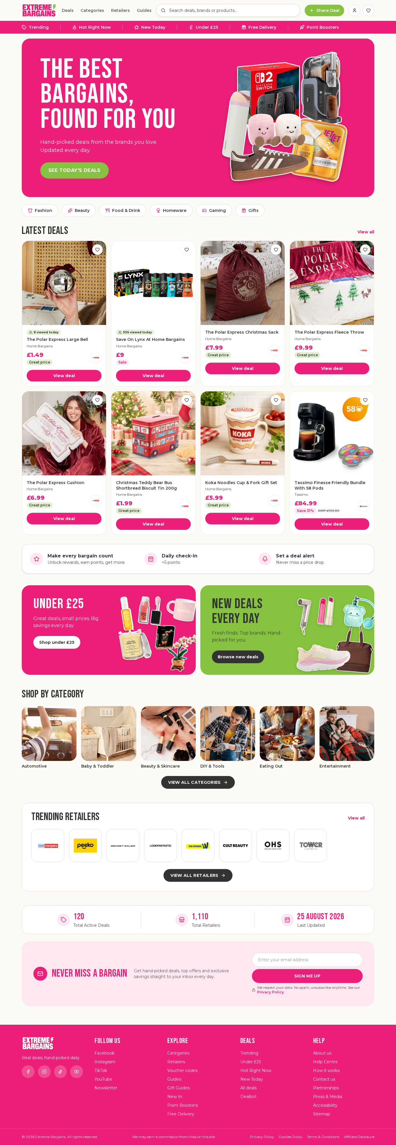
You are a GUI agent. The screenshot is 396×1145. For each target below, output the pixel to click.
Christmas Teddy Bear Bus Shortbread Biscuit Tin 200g (146, 485)
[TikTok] (60, 1071)
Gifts (253, 210)
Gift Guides (178, 1088)
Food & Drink (126, 210)
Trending (39, 27)
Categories (92, 10)
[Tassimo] (363, 506)
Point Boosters (323, 27)
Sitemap (321, 1114)
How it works (326, 1070)
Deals (68, 10)
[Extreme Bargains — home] (39, 10)
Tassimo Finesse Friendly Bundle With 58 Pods (330, 485)
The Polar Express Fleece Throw (329, 332)
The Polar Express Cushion (55, 482)
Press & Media (327, 1096)
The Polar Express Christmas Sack (242, 332)
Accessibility (325, 1105)
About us (322, 1053)
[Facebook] (28, 1071)
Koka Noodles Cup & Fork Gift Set (241, 482)
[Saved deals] (368, 10)
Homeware (174, 210)
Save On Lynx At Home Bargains (150, 339)
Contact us (324, 1079)
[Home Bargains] (95, 358)
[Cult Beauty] (235, 845)
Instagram (105, 1061)
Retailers (120, 10)
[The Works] (198, 845)
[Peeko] (85, 845)
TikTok (101, 1070)
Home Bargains (40, 346)
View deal (64, 375)
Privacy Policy (270, 992)
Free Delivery (262, 27)
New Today (153, 27)
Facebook (105, 1053)
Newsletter (106, 1088)
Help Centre (325, 1061)
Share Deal (327, 10)
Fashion (43, 210)
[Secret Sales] (122, 845)
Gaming (217, 210)
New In (174, 1096)
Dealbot (248, 1096)
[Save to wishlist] (97, 249)
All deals (248, 1088)
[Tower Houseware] (310, 845)
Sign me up (307, 976)
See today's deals (74, 170)
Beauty (82, 210)
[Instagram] (44, 1071)
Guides (144, 10)
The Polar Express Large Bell (57, 339)
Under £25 (207, 27)
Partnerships (326, 1088)
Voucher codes (182, 1070)
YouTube (103, 1079)
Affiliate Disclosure (359, 1137)
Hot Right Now (95, 27)
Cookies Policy (290, 1137)
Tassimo (301, 494)
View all (365, 232)
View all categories (194, 782)
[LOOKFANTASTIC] (160, 845)
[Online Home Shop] (273, 845)
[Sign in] (354, 10)
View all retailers (194, 875)
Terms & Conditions (323, 1137)
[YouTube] (76, 1071)
